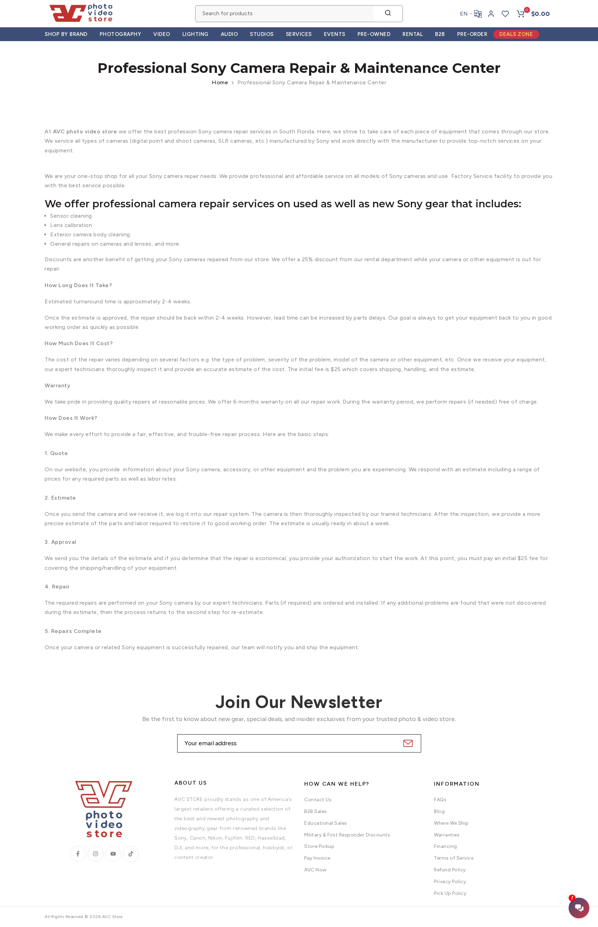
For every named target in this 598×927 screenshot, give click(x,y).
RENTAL (412, 34)
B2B (440, 34)
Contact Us (318, 800)
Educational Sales (325, 823)
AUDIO (229, 34)
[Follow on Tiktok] (131, 854)
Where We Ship (451, 823)
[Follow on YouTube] (113, 854)
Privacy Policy (450, 882)
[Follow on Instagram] (95, 854)
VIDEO (161, 34)
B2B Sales (315, 811)
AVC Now (315, 870)
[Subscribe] (407, 743)
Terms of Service (453, 858)
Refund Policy (450, 870)
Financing (445, 846)
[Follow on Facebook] (78, 854)
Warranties (447, 835)
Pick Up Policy (450, 893)
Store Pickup (319, 846)
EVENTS (334, 34)
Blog (439, 811)
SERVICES (299, 34)
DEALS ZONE (516, 34)
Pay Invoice (317, 858)
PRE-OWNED (374, 34)
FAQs (440, 800)
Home (220, 82)
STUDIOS (262, 34)
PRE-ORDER (472, 34)
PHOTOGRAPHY (121, 34)
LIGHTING (195, 34)
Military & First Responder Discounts (347, 835)
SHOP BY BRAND (66, 34)
